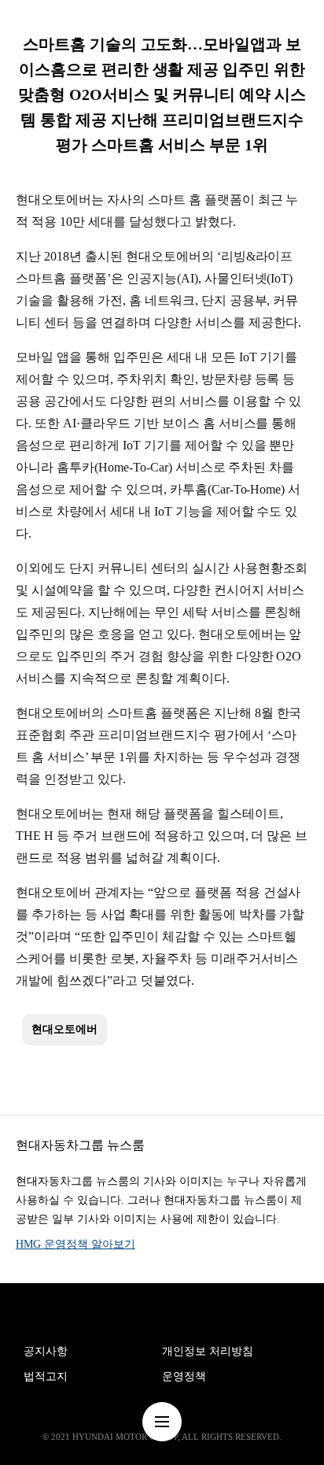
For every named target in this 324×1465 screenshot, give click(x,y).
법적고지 (46, 1376)
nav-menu (162, 1421)
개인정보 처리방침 (207, 1351)
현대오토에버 (64, 1029)
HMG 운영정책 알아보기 (75, 1244)
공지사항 (46, 1351)
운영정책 (184, 1376)
